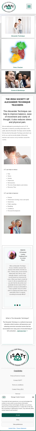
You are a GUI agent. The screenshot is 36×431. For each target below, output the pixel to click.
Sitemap (17, 394)
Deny (17, 419)
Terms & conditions (17, 385)
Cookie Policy (12, 428)
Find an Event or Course (17, 376)
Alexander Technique (18, 36)
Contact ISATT (17, 380)
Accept (18, 415)
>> (22, 331)
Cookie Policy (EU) (17, 389)
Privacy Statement (21, 428)
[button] (33, 397)
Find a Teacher (18, 67)
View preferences (18, 424)
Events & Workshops (18, 90)
